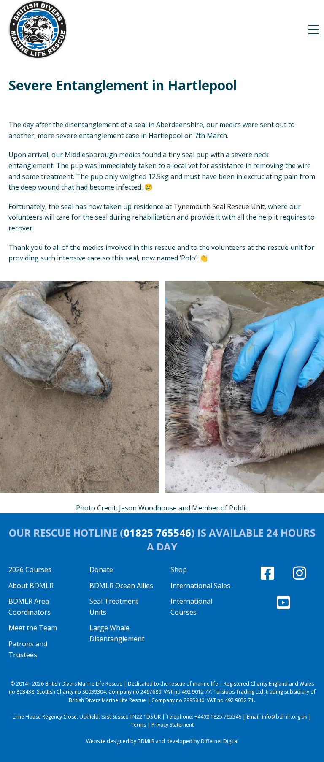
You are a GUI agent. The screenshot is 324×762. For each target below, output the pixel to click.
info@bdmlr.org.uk (284, 716)
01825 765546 (157, 533)
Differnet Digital (219, 741)
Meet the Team (32, 627)
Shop (178, 569)
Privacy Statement (172, 724)
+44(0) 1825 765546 (217, 716)
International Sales (200, 585)
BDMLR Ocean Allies (121, 585)
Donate (101, 569)
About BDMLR (31, 585)
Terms (138, 724)
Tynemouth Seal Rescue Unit (219, 206)
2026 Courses (29, 569)
